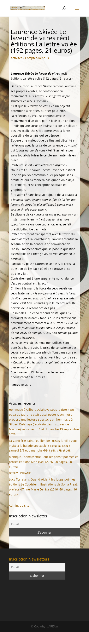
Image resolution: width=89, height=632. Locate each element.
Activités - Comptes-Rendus (30, 58)
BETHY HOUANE (20, 473)
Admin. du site (19, 505)
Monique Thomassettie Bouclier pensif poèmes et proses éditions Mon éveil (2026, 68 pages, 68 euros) (43, 462)
